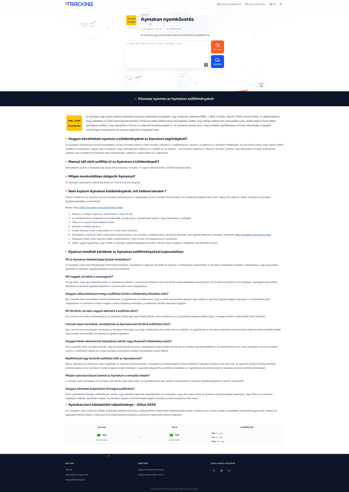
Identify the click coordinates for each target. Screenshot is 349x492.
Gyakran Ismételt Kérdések (151, 469)
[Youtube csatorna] (229, 471)
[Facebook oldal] (214, 471)
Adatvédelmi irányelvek (76, 474)
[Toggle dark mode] (281, 4)
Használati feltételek (75, 479)
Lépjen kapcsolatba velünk (151, 474)
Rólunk (68, 469)
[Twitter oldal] (222, 471)
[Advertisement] (174, 77)
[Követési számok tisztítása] (206, 65)
